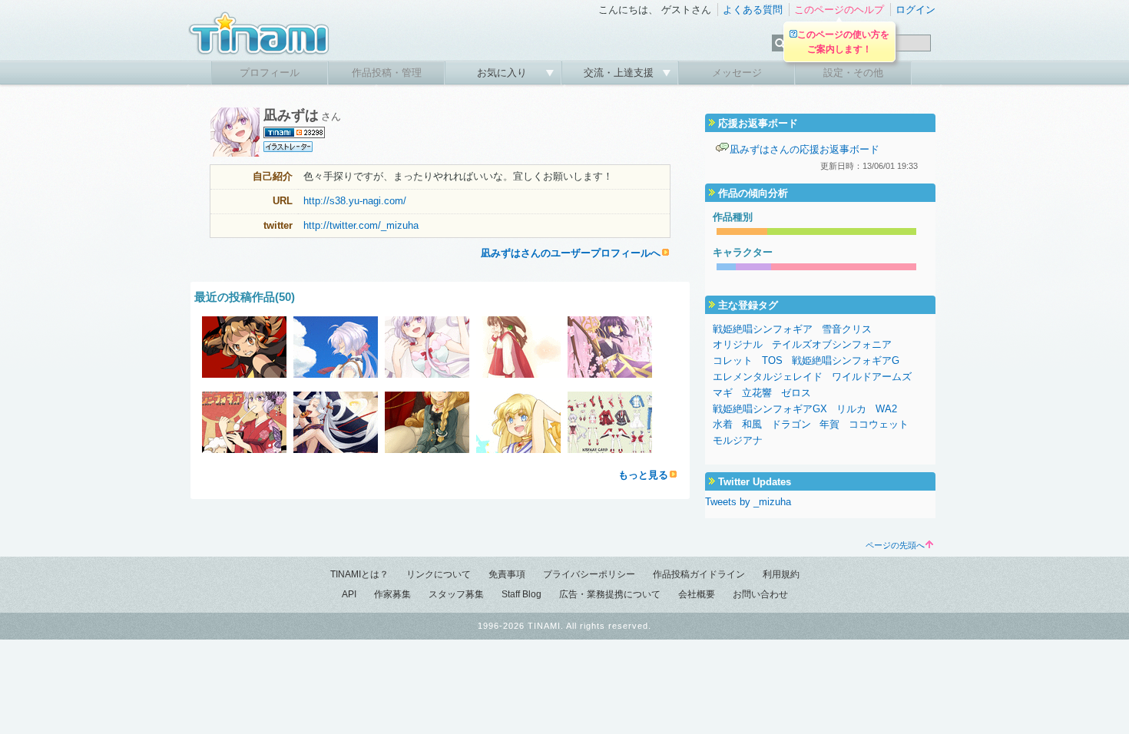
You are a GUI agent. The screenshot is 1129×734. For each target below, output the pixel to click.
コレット (733, 360)
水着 (723, 424)
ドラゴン (791, 424)
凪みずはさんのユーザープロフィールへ (571, 253)
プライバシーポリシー (589, 574)
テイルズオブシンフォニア (832, 344)
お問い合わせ (760, 594)
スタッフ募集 (456, 594)
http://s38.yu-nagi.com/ (354, 201)
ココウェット (879, 424)
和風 (752, 424)
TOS (772, 360)
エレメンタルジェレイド (768, 376)
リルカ (851, 409)
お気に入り (503, 72)
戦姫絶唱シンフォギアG (845, 360)
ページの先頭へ (895, 545)
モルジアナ (738, 440)
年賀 (829, 424)
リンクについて (438, 574)
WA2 (886, 409)
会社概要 (696, 594)
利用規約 (781, 574)
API (349, 594)
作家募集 (392, 594)
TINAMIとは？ (359, 574)
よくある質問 (753, 9)
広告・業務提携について (610, 594)
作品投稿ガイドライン (699, 574)
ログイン (915, 9)
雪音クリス (847, 329)
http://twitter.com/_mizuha (361, 225)
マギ (723, 392)
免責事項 (506, 574)
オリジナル (738, 344)
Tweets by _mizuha (748, 502)
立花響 (757, 392)
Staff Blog (521, 594)
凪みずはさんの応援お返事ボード (804, 149)
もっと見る (643, 475)
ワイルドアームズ (872, 376)
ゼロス (796, 392)
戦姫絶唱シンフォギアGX (770, 409)
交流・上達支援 (620, 72)
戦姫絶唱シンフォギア (763, 329)
